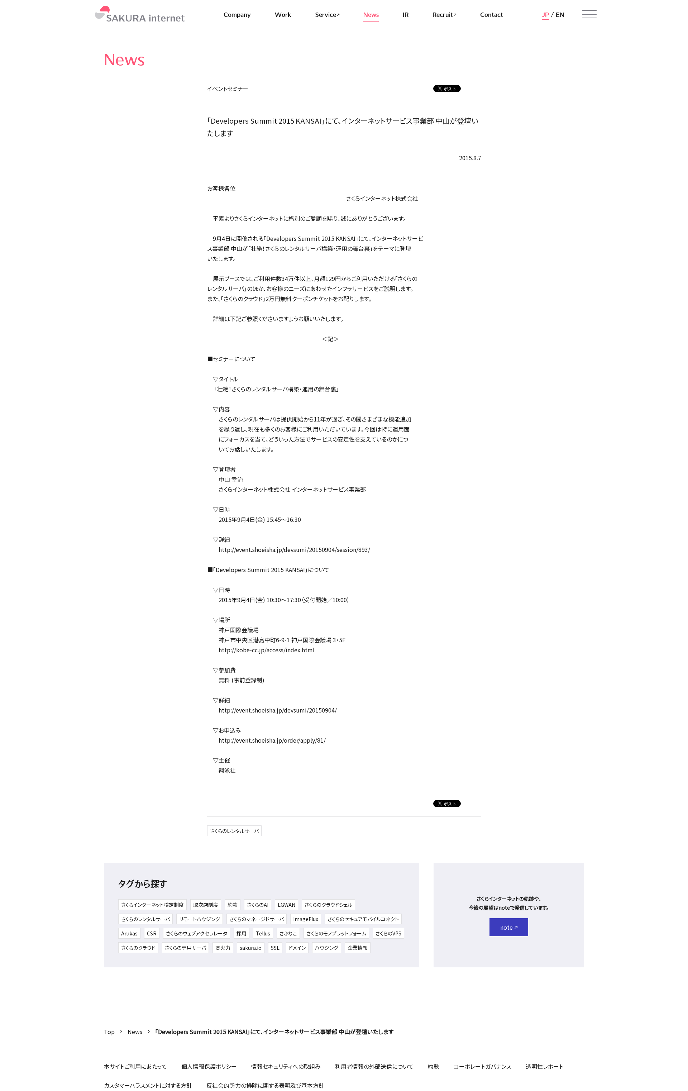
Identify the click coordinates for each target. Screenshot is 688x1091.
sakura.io (251, 947)
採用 (241, 933)
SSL (275, 947)
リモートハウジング (199, 919)
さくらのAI (257, 904)
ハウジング (326, 947)
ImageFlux (305, 919)
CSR (152, 933)
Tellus (263, 933)
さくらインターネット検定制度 (152, 904)
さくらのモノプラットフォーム (336, 933)
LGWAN (286, 904)
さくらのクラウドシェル (328, 904)
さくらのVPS (388, 933)
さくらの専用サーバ (185, 947)
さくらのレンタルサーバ (234, 830)
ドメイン (297, 947)
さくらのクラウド (138, 947)
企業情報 (358, 947)
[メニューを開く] (589, 14)
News (135, 1031)
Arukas (129, 933)
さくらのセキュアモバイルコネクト (363, 919)
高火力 (222, 947)
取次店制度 (205, 904)
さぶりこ (288, 933)
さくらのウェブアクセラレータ (196, 933)
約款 (233, 904)
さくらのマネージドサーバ (256, 919)
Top (109, 1031)
